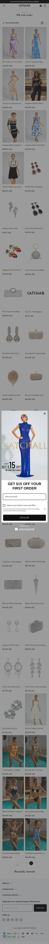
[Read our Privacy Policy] (44, 509)
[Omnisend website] (24, 527)
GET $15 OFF (24, 518)
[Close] (45, 413)
